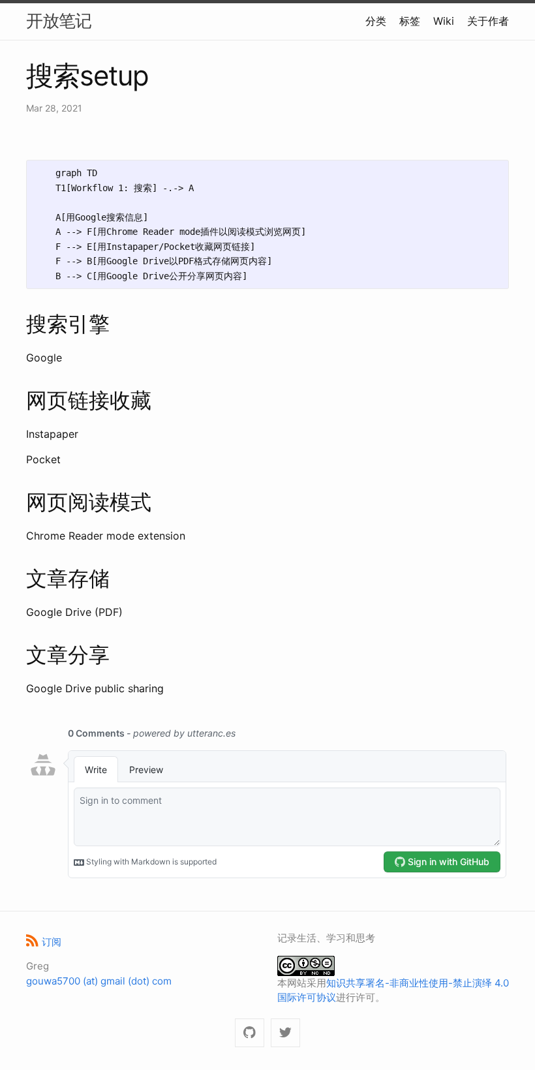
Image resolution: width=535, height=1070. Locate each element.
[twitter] (285, 1033)
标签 (409, 20)
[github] (249, 1033)
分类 (375, 20)
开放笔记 (58, 20)
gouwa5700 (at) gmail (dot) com (99, 981)
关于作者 (488, 20)
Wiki (443, 20)
